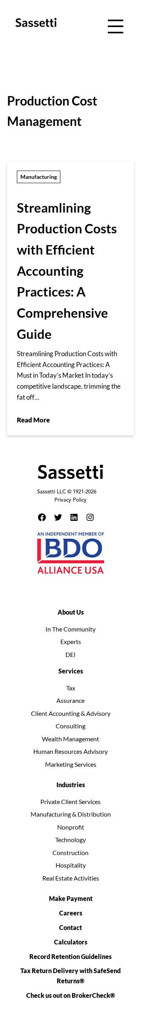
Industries (70, 784)
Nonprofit (70, 827)
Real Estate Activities (70, 878)
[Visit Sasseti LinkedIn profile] (74, 517)
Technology (70, 839)
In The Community (70, 629)
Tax (70, 687)
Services (70, 671)
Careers (70, 913)
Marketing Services (70, 764)
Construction (70, 852)
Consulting (70, 726)
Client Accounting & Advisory (70, 713)
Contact (70, 927)
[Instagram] (90, 517)
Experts (70, 641)
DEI (70, 654)
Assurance (70, 700)
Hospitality (71, 865)
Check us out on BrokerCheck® (70, 995)
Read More (33, 420)
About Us (71, 612)
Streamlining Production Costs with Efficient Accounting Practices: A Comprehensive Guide (67, 271)
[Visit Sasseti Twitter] (58, 517)
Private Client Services (70, 801)
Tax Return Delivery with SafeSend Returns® (70, 975)
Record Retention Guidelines (70, 956)
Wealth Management (70, 738)
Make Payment (70, 898)
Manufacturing (38, 176)
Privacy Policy (70, 500)
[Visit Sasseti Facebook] (42, 517)
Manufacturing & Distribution (71, 814)
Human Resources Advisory (70, 751)
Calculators (70, 942)
